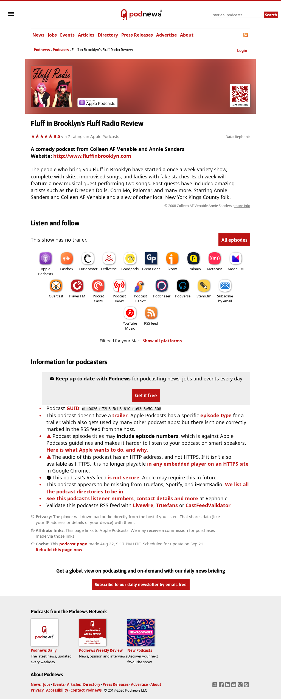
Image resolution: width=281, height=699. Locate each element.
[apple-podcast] (97, 105)
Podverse (182, 296)
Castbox (66, 268)
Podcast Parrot (140, 298)
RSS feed (151, 323)
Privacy (37, 690)
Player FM (77, 296)
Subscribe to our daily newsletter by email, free (141, 584)
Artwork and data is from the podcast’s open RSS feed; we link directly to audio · (163, 205)
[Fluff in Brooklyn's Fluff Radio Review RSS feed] (246, 35)
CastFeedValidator (208, 505)
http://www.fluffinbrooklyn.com (92, 156)
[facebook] (222, 686)
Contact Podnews (86, 690)
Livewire (143, 505)
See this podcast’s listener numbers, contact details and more (122, 498)
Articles (86, 35)
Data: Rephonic (238, 136)
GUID (72, 408)
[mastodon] (215, 686)
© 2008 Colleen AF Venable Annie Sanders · (207, 205)
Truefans (167, 505)
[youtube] (234, 686)
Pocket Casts (98, 298)
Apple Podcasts (45, 271)
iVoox (172, 268)
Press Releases (137, 35)
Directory (108, 35)
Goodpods (130, 268)
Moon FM (236, 268)
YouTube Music (130, 326)
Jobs (52, 35)
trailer (120, 415)
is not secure (123, 477)
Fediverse (109, 268)
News (38, 35)
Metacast (214, 268)
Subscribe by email (225, 298)
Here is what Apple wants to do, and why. (97, 449)
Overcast (56, 296)
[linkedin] (228, 686)
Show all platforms (162, 340)
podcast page (73, 543)
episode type (216, 415)
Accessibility (57, 690)
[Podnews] (124, 15)
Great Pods (151, 268)
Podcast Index (119, 298)
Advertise (166, 35)
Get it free (146, 395)
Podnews (42, 49)
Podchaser (161, 296)
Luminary (193, 268)
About (186, 35)
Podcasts (61, 49)
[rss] (247, 686)
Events (67, 35)
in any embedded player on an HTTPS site (198, 463)
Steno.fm (203, 296)
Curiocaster (88, 268)
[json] (241, 686)
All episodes (234, 240)
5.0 (57, 136)
